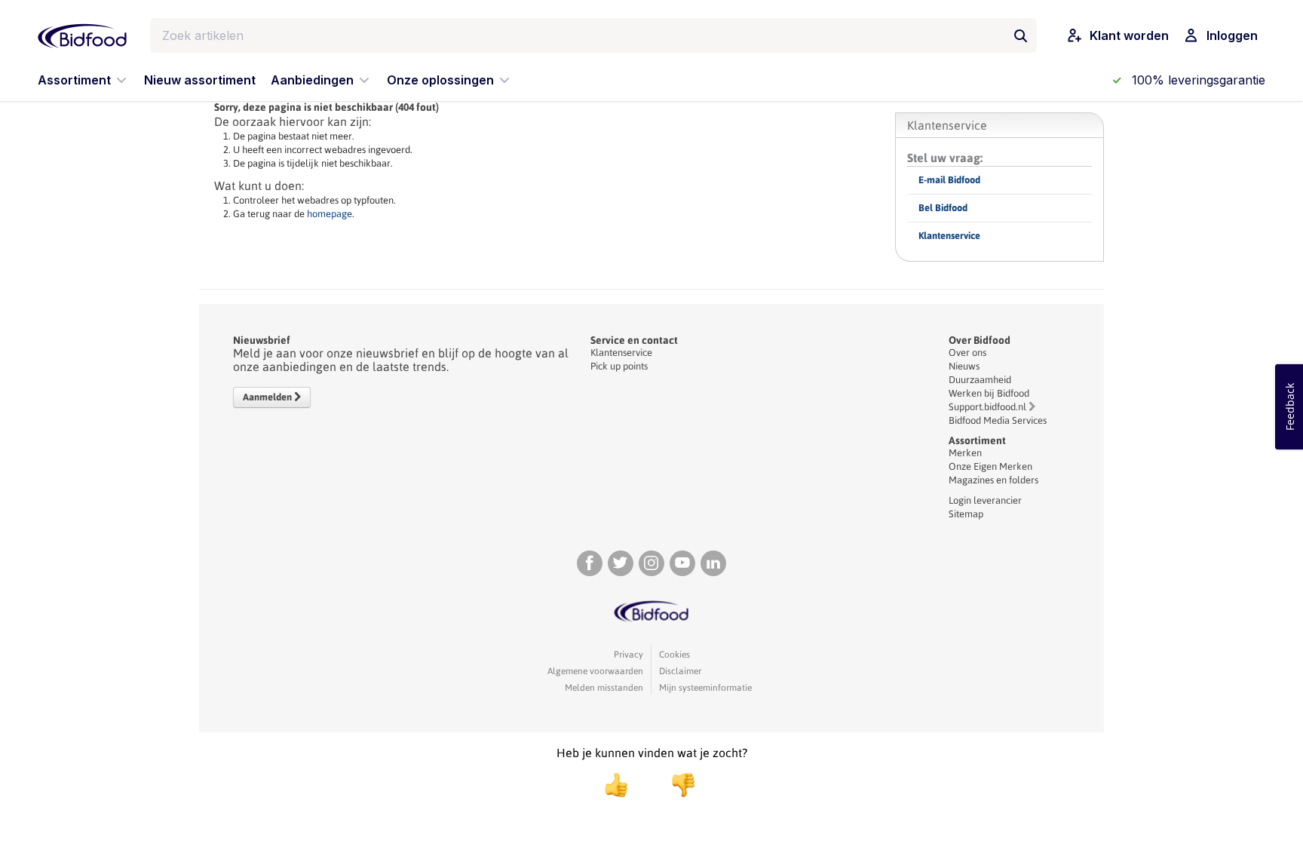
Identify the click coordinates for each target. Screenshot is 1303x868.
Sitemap (966, 514)
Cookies (674, 654)
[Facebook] (589, 563)
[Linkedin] (713, 563)
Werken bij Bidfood (989, 393)
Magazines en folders (993, 480)
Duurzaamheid (980, 379)
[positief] (616, 785)
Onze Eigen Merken (990, 466)
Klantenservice (949, 235)
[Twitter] (620, 563)
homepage (329, 213)
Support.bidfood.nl (987, 407)
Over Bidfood (979, 340)
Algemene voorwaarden (595, 671)
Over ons (967, 352)
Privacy (628, 654)
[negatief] (675, 785)
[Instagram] (651, 563)
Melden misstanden (604, 687)
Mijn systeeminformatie (705, 687)
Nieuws (964, 366)
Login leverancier (985, 500)
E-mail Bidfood (949, 180)
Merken (965, 453)
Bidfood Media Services (998, 420)
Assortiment (977, 440)
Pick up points (619, 366)
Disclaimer (680, 671)
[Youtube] (682, 563)
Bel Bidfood (942, 207)
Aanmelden (268, 397)
